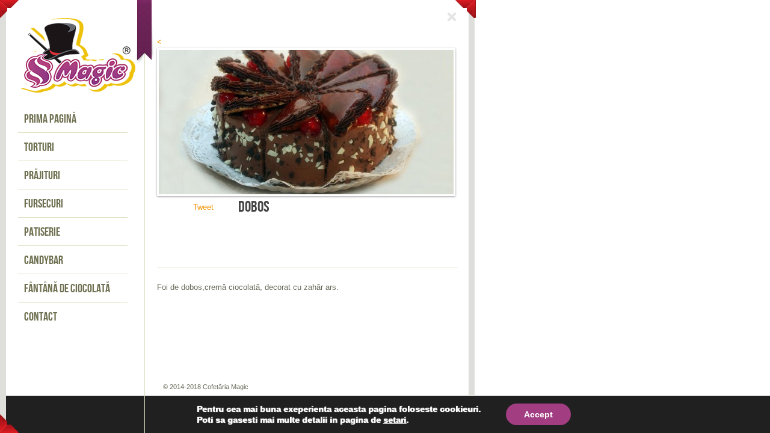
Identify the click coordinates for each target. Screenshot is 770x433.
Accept (538, 414)
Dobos (254, 207)
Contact (40, 317)
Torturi (39, 147)
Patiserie (42, 232)
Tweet (203, 207)
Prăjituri (42, 175)
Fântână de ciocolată (67, 288)
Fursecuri (43, 204)
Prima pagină (50, 119)
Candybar (43, 260)
